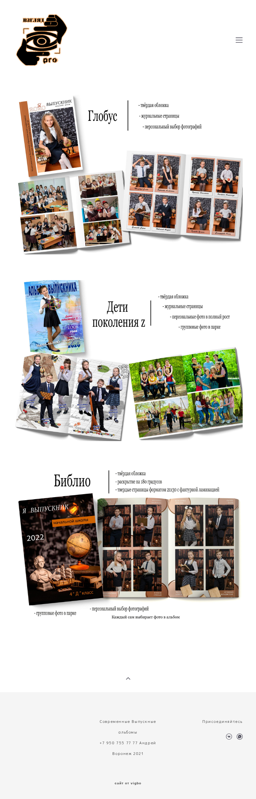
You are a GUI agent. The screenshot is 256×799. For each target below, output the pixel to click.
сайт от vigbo (128, 783)
